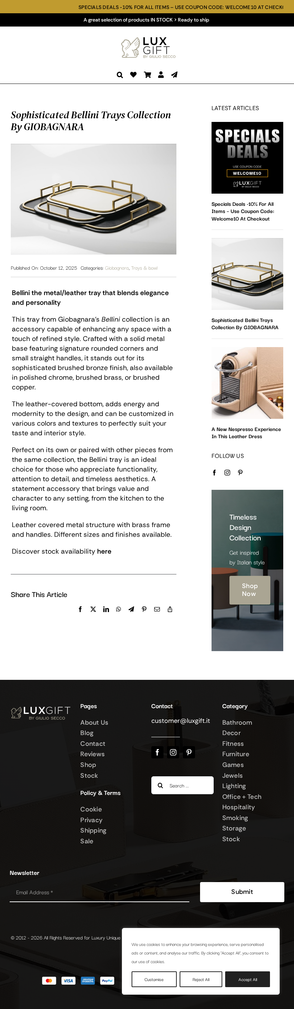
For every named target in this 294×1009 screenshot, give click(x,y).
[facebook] (214, 472)
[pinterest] (240, 472)
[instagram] (227, 472)
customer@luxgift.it (180, 720)
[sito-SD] (247, 125)
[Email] (157, 617)
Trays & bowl (144, 267)
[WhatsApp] (119, 617)
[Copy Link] (169, 617)
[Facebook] (80, 617)
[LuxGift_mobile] (150, 38)
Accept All (247, 979)
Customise (153, 979)
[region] (201, 961)
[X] (93, 617)
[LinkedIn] (106, 617)
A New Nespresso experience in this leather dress (246, 432)
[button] (120, 75)
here (104, 551)
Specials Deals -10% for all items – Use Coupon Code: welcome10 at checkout (161, 7)
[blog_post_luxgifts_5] (247, 241)
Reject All (201, 979)
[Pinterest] (144, 617)
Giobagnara (117, 267)
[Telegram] (131, 617)
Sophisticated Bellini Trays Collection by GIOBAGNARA (245, 323)
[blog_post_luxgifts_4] (247, 350)
